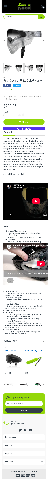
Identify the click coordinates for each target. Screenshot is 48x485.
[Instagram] (25, 430)
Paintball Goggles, (27, 97)
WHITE (18, 174)
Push (4, 77)
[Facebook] (15, 430)
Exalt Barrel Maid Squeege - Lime (34, 351)
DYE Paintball (8, 348)
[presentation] (41, 341)
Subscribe (24, 410)
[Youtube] (30, 430)
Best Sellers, (17, 97)
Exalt (26, 348)
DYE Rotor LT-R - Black (11, 351)
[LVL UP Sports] (24, 6)
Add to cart (25, 122)
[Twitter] (20, 430)
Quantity (5, 112)
